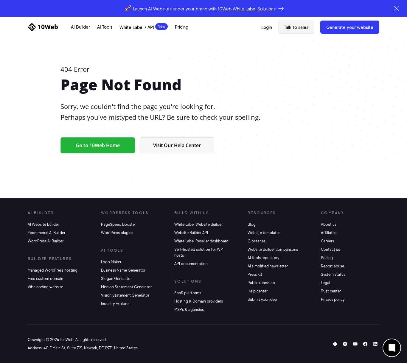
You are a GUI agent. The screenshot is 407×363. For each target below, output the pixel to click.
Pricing (181, 26)
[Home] (43, 27)
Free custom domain (45, 278)
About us (328, 224)
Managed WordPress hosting (52, 270)
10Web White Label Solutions (247, 8)
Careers (327, 241)
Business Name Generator (123, 270)
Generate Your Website (349, 27)
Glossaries (256, 241)
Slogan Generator (116, 278)
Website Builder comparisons (273, 249)
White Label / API (136, 27)
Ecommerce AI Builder (46, 232)
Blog (252, 224)
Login (266, 27)
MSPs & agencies (189, 309)
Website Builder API (191, 232)
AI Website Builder (43, 224)
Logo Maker (111, 262)
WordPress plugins (117, 232)
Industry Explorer (115, 303)
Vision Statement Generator (125, 295)
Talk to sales (296, 27)
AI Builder (80, 26)
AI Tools (104, 26)
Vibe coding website (45, 287)
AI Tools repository (263, 257)
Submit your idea (262, 299)
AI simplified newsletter (268, 266)
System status (333, 274)
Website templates (264, 232)
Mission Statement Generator (126, 287)
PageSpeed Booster (118, 224)
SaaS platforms (187, 293)
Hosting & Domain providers (198, 301)
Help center (258, 291)
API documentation (191, 263)
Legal (325, 283)
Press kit (255, 274)
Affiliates (328, 232)
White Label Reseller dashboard (201, 241)
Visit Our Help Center (177, 145)
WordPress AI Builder (45, 241)
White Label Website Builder (198, 224)
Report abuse (332, 266)
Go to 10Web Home (98, 145)
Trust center (331, 291)
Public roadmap (261, 283)
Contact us (330, 249)
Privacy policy (332, 299)
